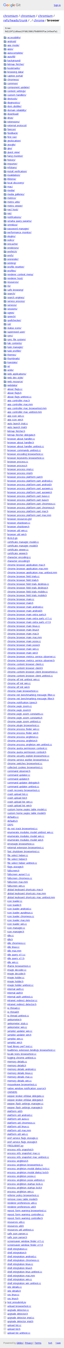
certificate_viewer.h (17, 553)
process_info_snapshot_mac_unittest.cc (28, 1157)
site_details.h (14, 1290)
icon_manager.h (15, 931)
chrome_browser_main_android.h (24, 610)
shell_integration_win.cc (19, 1279)
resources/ (13, 281)
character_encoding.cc (19, 557)
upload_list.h (13, 1328)
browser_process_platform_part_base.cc (28, 496)
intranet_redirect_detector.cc (22, 1000)
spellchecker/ (14, 320)
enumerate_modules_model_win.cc (25, 836)
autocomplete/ (15, 52)
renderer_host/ (15, 278)
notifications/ (14, 217)
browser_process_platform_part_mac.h (27, 511)
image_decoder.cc (16, 969)
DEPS (10, 824)
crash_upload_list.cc (17, 794)
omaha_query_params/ (19, 220)
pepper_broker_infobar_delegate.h (25, 1099)
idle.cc (10, 935)
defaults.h (12, 820)
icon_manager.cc (16, 927)
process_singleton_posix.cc (21, 1176)
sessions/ (12, 308)
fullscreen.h (13, 870)
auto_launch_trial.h (17, 427)
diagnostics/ (13, 102)
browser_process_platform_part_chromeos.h (30, 507)
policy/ (10, 239)
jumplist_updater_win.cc (19, 1031)
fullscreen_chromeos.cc (19, 878)
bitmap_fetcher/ (15, 64)
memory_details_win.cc (19, 1080)
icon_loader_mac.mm (18, 920)
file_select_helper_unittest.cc (22, 862)
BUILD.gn (12, 538)
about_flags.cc (14, 389)
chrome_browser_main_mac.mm (24, 637)
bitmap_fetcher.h (16, 431)
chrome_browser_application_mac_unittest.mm (32, 572)
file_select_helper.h (17, 859)
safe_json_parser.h (17, 1237)
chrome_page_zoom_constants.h (24, 717)
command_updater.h (18, 778)
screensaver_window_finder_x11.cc (25, 1241)
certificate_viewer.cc (18, 549)
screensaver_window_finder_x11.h (25, 1244)
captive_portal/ (15, 75)
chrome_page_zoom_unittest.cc (24, 721)
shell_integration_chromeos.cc (23, 1260)
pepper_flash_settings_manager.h (25, 1107)
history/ (11, 159)
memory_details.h (16, 1065)
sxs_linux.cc (13, 1294)
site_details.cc (14, 1286)
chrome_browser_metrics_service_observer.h (31, 660)
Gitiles (20, 1342)
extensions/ (13, 121)
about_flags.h (14, 392)
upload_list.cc (14, 1325)
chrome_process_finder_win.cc (23, 729)
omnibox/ (12, 224)
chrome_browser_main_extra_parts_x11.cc (29, 618)
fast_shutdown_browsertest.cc (23, 851)
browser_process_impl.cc (20, 469)
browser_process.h (17, 465)
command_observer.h (18, 771)
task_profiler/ (14, 350)
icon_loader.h (14, 904)
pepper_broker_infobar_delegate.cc (25, 1095)
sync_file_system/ (16, 339)
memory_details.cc (17, 1061)
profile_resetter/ (15, 266)
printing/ (11, 263)
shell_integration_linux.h (19, 1267)
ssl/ (9, 324)
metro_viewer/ (15, 205)
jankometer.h (14, 1019)
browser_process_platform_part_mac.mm (29, 515)
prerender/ (13, 259)
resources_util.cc (16, 1222)
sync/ (10, 335)
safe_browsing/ (15, 289)
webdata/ (12, 385)
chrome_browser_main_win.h (22, 652)
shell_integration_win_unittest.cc (24, 1283)
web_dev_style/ (15, 377)
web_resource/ (15, 381)
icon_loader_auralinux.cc (20, 912)
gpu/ (9, 148)
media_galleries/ (15, 194)
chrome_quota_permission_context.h (26, 752)
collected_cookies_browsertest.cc (25, 767)
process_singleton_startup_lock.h (24, 1187)
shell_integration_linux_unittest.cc (24, 1271)
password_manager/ (18, 228)
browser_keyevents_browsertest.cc (25, 457)
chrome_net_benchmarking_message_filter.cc (31, 694)
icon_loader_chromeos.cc (20, 916)
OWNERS (12, 1092)
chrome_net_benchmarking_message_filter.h (30, 698)
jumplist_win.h (14, 1042)
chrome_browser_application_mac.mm (27, 568)
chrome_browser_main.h (20, 602)
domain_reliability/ (16, 110)
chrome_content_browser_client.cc (25, 664)
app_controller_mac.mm (20, 404)
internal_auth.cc (15, 989)
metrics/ (11, 197)
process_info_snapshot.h (20, 1149)
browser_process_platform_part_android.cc (30, 480)
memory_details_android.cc (21, 1069)
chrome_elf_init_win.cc (19, 683)
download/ (13, 113)
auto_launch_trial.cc (17, 423)
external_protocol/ (17, 125)
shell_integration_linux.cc (20, 1264)
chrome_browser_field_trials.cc (23, 576)
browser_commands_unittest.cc (24, 450)
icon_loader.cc (14, 901)
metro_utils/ (13, 201)
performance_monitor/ (19, 232)
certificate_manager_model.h (22, 545)
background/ (14, 60)
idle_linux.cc (13, 946)
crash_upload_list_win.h (19, 805)
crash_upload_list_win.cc (20, 801)
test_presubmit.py (16, 1302)
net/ (9, 213)
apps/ (10, 48)
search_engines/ (15, 297)
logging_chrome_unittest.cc (21, 1057)
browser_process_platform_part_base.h (28, 499)
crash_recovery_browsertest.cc (23, 790)
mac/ (10, 186)
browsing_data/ (15, 71)
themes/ (11, 354)
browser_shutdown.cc (18, 522)
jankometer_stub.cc (17, 1023)
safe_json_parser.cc (17, 1233)
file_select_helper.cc (17, 855)
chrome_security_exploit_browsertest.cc (28, 755)
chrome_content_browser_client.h (25, 668)
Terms (37, 1342)
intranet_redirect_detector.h (21, 1004)
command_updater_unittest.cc (23, 786)
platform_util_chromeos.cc (21, 1122)
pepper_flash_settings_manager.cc (25, 1103)
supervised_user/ (16, 331)
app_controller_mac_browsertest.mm (27, 408)
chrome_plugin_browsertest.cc (23, 725)
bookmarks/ (13, 68)
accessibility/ (14, 37)
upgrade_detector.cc (18, 1309)
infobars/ (12, 167)
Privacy (28, 1342)
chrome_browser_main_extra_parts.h (26, 614)
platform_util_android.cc (19, 1115)
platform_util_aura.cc (18, 1118)
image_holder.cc (15, 977)
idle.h (10, 939)
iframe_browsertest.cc (19, 965)
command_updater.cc (18, 774)
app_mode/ (13, 45)
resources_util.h (15, 1225)
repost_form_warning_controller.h (25, 1218)
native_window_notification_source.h (26, 1088)
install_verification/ (17, 171)
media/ (11, 190)
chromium (10, 16)
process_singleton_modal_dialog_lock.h (28, 1172)
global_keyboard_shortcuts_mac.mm (26, 893)
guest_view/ (13, 152)
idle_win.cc (12, 962)
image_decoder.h (16, 973)
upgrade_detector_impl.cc (20, 1317)
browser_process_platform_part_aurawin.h (29, 492)
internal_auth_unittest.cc (20, 996)
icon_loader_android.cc (19, 908)
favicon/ (11, 129)
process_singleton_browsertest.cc (25, 1164)
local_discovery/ (15, 182)
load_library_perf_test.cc (19, 1046)
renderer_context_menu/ (20, 274)
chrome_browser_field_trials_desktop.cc (28, 583)
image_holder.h (15, 981)
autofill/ (11, 56)
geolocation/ (14, 140)
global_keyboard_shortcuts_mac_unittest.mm (31, 897)
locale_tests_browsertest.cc (21, 1053)
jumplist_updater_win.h (19, 1034)
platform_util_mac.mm (19, 1130)
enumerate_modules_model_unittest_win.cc (30, 832)
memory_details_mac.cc (20, 1076)
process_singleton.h (17, 1160)
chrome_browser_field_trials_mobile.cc (27, 591)
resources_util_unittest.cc (20, 1229)
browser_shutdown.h (18, 526)
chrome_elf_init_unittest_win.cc (23, 679)
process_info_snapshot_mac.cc (23, 1153)
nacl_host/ (12, 209)
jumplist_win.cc (15, 1038)
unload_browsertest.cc (19, 1306)
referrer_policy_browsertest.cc (23, 1195)
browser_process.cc (17, 461)
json (58, 1342)
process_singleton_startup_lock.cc (25, 1183)
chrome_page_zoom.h (19, 710)
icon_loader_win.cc (17, 923)
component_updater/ (18, 87)
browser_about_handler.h (20, 442)
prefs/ (10, 255)
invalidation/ (13, 175)
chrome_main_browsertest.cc (22, 690)
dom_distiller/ (14, 106)
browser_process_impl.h (20, 473)
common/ (12, 83)
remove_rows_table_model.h (22, 1199)
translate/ (12, 362)
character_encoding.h (18, 560)
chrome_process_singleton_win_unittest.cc (29, 744)
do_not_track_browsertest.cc (22, 828)
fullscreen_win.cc (16, 885)
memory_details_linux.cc (20, 1073)
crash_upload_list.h (17, 797)
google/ (11, 144)
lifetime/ (11, 178)
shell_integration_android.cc (21, 1256)
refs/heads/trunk (15, 20)
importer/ (12, 163)
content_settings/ (16, 90)
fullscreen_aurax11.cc (18, 874)
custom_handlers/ (16, 94)
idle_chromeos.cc (16, 943)
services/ (12, 305)
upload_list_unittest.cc (18, 1332)
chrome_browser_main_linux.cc (23, 626)
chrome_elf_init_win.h (18, 687)
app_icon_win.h (15, 419)
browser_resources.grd (19, 518)
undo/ (10, 369)
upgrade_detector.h (17, 1313)
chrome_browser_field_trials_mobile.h (27, 595)
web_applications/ (16, 373)
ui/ (8, 366)
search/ (11, 293)
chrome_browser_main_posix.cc (24, 641)
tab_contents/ (14, 343)
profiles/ (11, 270)
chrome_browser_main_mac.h (23, 633)
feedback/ (12, 133)
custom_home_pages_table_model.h (26, 813)
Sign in (57, 5)
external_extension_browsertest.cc (25, 847)
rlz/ (9, 285)
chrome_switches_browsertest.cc (24, 763)
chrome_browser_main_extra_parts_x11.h (29, 622)
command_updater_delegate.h (23, 782)
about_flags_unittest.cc (19, 396)
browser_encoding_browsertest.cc (25, 453)
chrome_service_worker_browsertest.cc (28, 759)
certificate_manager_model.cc (23, 541)
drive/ (10, 117)
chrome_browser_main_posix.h (23, 644)
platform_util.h (14, 1111)
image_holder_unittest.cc (20, 985)
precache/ (12, 243)
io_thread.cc (13, 1007)
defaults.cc (13, 817)
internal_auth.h (15, 992)
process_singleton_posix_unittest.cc (26, 1180)
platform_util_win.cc (17, 1134)
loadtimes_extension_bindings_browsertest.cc (31, 1050)
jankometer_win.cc (17, 1027)
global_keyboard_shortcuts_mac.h (25, 889)
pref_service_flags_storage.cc (22, 1137)
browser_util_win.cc (17, 530)
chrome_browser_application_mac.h (26, 564)
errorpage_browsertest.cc (20, 843)
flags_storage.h (15, 866)
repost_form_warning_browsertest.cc (26, 1210)
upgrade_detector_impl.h (20, 1321)
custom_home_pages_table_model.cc (27, 809)
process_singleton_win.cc (20, 1191)
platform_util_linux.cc (18, 1126)
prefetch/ (12, 251)
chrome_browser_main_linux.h (23, 629)
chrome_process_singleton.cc (22, 736)
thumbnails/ (13, 358)
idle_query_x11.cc (16, 954)
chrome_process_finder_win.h (22, 732)
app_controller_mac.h (18, 400)
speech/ (11, 316)
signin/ (10, 312)
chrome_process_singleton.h (22, 740)
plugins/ (11, 236)
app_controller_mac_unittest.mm (24, 411)
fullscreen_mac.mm (17, 881)
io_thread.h (13, 1011)
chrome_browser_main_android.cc (25, 606)
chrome (39, 20)
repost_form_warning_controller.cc (25, 1214)
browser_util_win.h (17, 534)
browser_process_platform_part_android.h (29, 484)
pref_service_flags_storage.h (22, 1141)
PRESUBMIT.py (15, 1145)
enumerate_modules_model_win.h (25, 839)
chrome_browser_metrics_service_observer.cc (31, 656)
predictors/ (13, 247)
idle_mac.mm (14, 950)
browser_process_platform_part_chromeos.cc (31, 503)
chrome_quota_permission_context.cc (27, 748)
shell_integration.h (16, 1252)
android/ (11, 41)
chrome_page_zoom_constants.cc (25, 713)
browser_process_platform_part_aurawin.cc (30, 488)
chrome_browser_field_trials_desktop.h (27, 587)
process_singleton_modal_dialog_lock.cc (28, 1168)
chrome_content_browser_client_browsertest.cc (32, 671)
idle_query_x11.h (15, 958)
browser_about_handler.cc (21, 438)
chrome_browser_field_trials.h (23, 580)
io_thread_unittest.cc (18, 1015)
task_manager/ (15, 347)
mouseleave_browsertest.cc (22, 1084)
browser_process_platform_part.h (25, 476)
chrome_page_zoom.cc (19, 706)
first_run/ (12, 136)
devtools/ (12, 98)
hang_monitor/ (15, 155)
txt (50, 1342)
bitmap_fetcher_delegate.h (21, 434)
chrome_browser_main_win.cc (23, 648)
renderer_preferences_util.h (21, 1206)
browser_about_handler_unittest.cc (25, 446)
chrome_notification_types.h (22, 702)
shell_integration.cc (17, 1248)
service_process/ (16, 301)
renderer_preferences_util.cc (22, 1202)
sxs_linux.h (12, 1298)
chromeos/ (13, 79)
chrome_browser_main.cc (20, 599)
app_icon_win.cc (15, 415)
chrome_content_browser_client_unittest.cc (30, 675)
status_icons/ (14, 327)
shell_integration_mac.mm (21, 1275)
